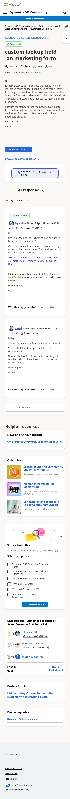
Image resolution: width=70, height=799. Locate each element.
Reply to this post (18, 149)
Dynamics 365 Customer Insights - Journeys (30, 572)
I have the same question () (22, 158)
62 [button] (42, 657)
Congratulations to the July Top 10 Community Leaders (41, 503)
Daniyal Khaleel (30, 643)
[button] (65, 12)
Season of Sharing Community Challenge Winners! (43, 468)
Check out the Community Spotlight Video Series (35, 441)
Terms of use (11, 773)
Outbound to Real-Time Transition (24, 595)
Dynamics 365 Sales (22, 584)
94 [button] (37, 632)
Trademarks (11, 778)
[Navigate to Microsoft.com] (12, 4)
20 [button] (41, 72)
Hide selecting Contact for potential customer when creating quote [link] (30, 695)
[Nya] (11, 223)
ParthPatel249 (30, 657)
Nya (17, 223)
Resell (35, 72)
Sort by (9, 200)
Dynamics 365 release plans (22, 719)
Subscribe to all (35, 604)
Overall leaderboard (56, 668)
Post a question (35, 18)
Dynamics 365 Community (28, 12)
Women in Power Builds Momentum (38, 485)
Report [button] (51, 66)
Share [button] (39, 66)
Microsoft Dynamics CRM (25, 589)
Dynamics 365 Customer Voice (28, 578)
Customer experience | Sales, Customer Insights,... (27, 38)
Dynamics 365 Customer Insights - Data (30, 565)
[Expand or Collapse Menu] (4, 12)
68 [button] (43, 644)
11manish (27, 632)
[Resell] (11, 328)
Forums (33, 26)
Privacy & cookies (13, 768)
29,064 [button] (25, 223)
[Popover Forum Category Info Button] (56, 551)
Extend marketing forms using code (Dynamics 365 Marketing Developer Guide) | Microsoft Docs (34, 261)
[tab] (29, 191)
